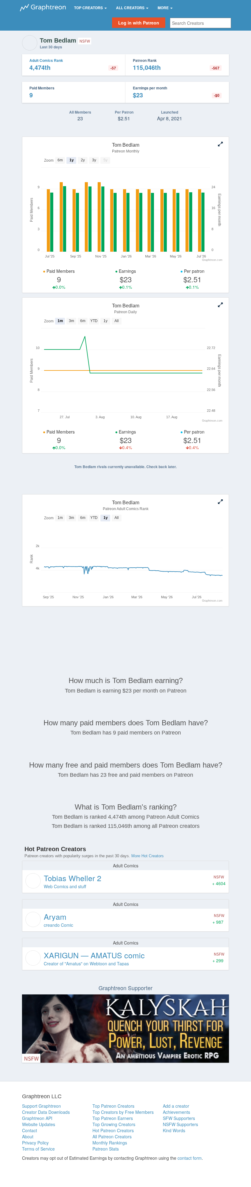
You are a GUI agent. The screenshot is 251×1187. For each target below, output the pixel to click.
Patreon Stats (105, 1149)
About (27, 1136)
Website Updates (38, 1124)
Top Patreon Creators (113, 1106)
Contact (29, 1130)
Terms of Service (38, 1149)
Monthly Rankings (109, 1143)
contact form (190, 1158)
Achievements (176, 1112)
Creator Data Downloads (46, 1112)
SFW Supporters (179, 1118)
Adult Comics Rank (46, 60)
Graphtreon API (37, 1118)
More (164, 7)
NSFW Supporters (180, 1124)
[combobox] (200, 23)
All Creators (130, 7)
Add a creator (176, 1106)
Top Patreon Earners (112, 1118)
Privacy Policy (35, 1143)
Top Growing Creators (113, 1124)
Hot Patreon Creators (113, 1130)
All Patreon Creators (112, 1136)
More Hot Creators (147, 856)
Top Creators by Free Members (123, 1112)
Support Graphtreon (41, 1106)
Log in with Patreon (138, 23)
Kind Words (174, 1130)
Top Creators (89, 7)
